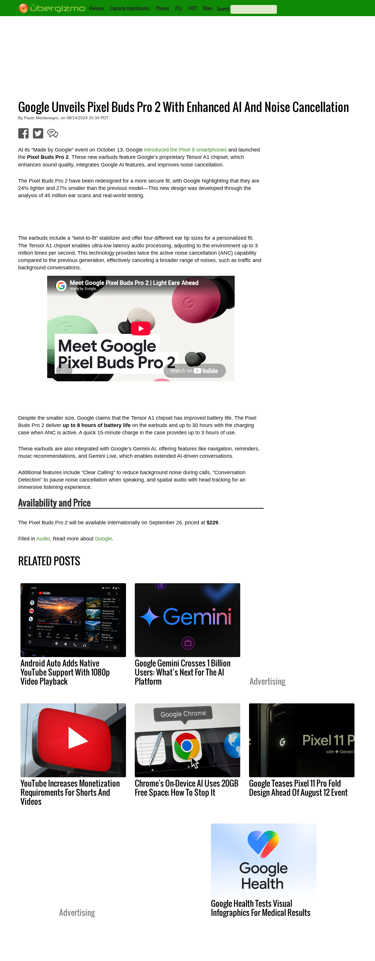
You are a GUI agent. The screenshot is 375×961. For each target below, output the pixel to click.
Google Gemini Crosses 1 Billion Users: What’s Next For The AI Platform (183, 672)
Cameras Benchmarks (130, 8)
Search (223, 8)
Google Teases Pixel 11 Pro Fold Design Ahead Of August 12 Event (298, 787)
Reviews (96, 8)
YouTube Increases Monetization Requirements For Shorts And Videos (70, 792)
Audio (43, 539)
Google (103, 539)
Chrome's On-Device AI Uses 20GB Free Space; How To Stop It (186, 787)
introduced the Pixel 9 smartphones (185, 150)
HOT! (192, 8)
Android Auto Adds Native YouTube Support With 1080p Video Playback (65, 672)
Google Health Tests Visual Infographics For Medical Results (261, 907)
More (207, 8)
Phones (162, 8)
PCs (178, 8)
